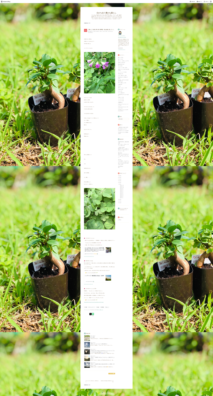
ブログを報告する (111, 393)
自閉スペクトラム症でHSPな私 (123, 149)
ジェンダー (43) (121, 100)
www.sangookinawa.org (88, 284)
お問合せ (119, 219)
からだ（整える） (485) (122, 75)
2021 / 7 (121, 190)
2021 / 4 (121, 194)
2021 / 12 (122, 185)
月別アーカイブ (123, 173)
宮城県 (85, 290)
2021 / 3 (121, 195)
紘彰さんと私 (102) (121, 62)
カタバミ (85, 97)
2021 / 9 (121, 188)
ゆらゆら (119, 159)
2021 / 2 (121, 196)
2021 (120, 184)
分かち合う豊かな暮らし (107, 13)
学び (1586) (120, 65)
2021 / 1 (121, 197)
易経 (87, 295)
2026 (120, 175)
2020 (120, 199)
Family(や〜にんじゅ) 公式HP (123, 130)
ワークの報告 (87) (121, 92)
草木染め (122, 164)
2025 (120, 177)
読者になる (210, 4)
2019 (120, 201)
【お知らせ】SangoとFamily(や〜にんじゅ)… (107, 381)
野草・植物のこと (90, 31)
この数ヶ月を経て (121, 147)
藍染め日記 (120, 148)
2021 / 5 (121, 193)
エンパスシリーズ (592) (122, 72)
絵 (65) (119, 86)
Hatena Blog (105, 393)
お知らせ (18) (120, 89)
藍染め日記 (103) (121, 64)
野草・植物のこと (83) (122, 82)
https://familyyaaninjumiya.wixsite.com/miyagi (94, 302)
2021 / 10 (122, 187)
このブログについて (121, 49)
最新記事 (121, 139)
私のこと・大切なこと (96, 31)
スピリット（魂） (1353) (122, 67)
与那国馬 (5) (120, 102)
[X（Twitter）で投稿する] (90, 314)
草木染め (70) (120, 73)
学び (125, 155)
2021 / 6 (121, 191)
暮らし (101, 31)
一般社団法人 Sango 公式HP (123, 127)
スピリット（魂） (105, 31)
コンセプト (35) (121, 98)
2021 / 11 (122, 186)
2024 (120, 179)
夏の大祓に (120, 153)
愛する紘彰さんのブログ (122, 128)
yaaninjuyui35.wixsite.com (89, 256)
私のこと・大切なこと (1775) (123, 60)
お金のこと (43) (121, 97)
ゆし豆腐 (92, 337)
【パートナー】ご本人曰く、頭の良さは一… (91, 381)
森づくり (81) (120, 59)
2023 (120, 180)
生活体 (93, 242)
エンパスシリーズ (110, 31)
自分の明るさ (120, 166)
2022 (120, 182)
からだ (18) (120, 91)
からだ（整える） (90, 32)
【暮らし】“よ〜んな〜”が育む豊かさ (98, 344)
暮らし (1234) (120, 57)
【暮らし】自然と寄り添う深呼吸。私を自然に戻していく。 (101, 29)
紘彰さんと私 (123, 145)
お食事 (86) (120, 84)
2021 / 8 (121, 189)
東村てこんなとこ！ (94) (122, 87)
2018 (120, 202)
